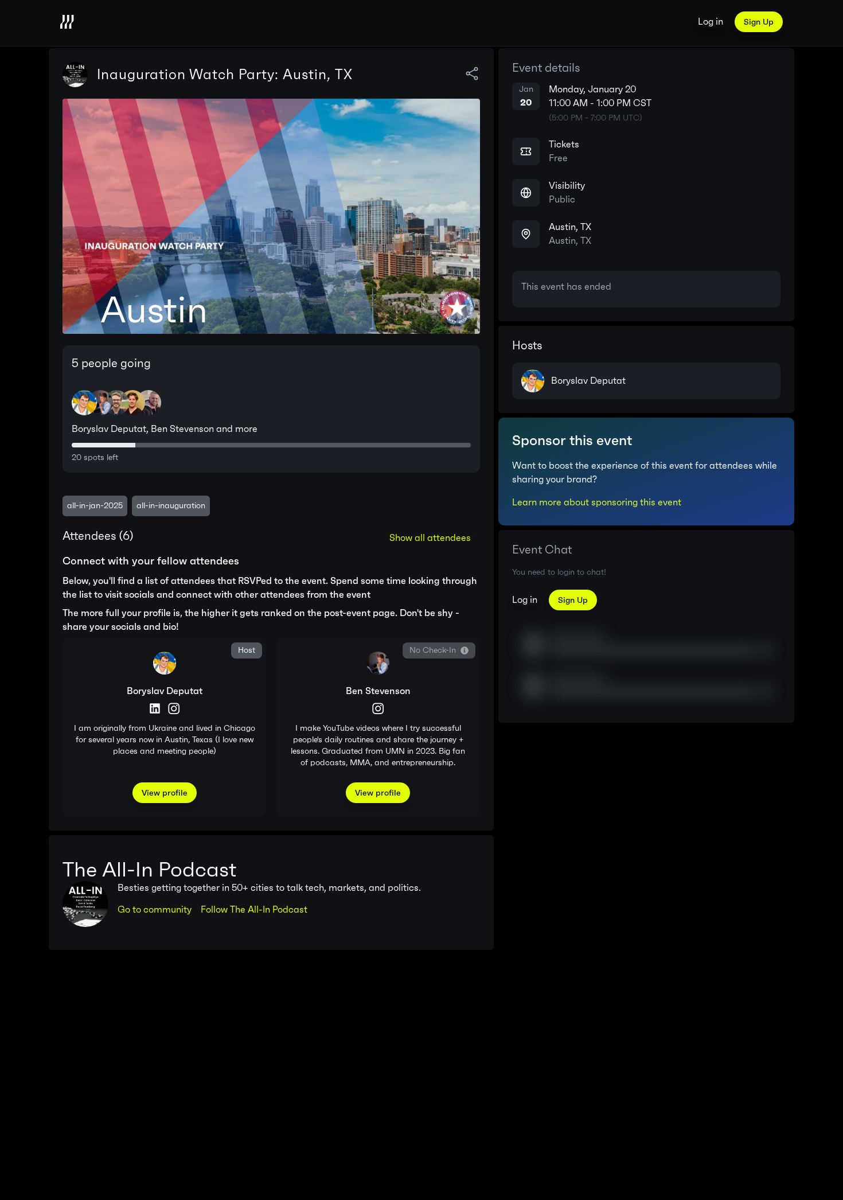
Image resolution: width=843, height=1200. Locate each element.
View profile (165, 793)
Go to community (155, 909)
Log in (710, 21)
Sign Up (759, 22)
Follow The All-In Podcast (254, 909)
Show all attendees (430, 537)
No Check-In (432, 650)
